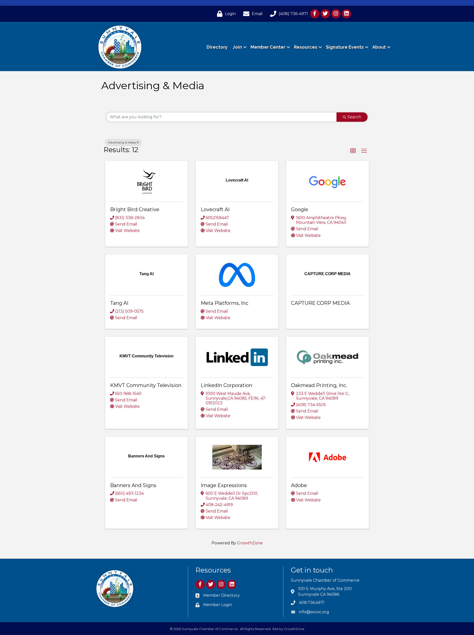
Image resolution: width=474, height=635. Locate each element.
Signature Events (345, 47)
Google (299, 209)
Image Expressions (224, 485)
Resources (305, 47)
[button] (353, 151)
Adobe (299, 485)
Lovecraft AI (215, 209)
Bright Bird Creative (134, 209)
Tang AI (119, 303)
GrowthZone (250, 543)
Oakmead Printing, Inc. (319, 385)
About (379, 47)
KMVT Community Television (145, 385)
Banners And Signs (133, 485)
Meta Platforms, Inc (224, 303)
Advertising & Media (122, 142)
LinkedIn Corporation (226, 385)
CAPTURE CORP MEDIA (320, 303)
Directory (217, 47)
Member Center (268, 47)
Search (354, 117)
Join (237, 47)
